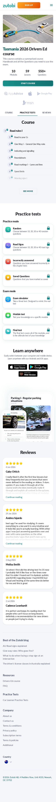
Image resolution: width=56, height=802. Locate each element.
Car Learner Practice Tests (15, 700)
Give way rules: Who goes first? (18, 650)
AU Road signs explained (15, 645)
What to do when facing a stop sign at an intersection (23, 657)
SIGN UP (29, 5)
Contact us (8, 720)
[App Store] (18, 367)
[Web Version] (28, 373)
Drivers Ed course (11, 681)
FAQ (5, 685)
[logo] (5, 5)
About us (7, 716)
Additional (8, 745)
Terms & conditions (12, 725)
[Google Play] (38, 367)
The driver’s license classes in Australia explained (26, 663)
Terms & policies (11, 740)
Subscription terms (12, 735)
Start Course (28, 83)
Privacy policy (10, 730)
